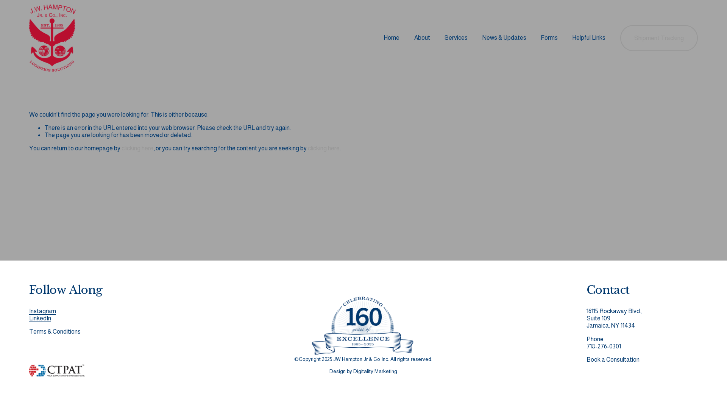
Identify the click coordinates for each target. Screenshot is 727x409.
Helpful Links (588, 37)
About (422, 37)
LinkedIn (40, 318)
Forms (549, 37)
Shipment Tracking (659, 38)
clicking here (137, 148)
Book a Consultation (613, 359)
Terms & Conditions (55, 331)
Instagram (42, 311)
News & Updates (504, 37)
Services (456, 37)
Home (391, 37)
